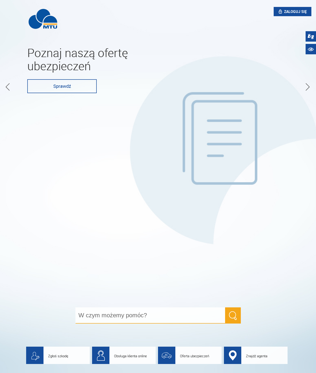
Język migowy (311, 36)
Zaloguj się (295, 11)
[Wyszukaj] (233, 315)
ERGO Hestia (42, 19)
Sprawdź (62, 86)
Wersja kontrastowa (311, 49)
